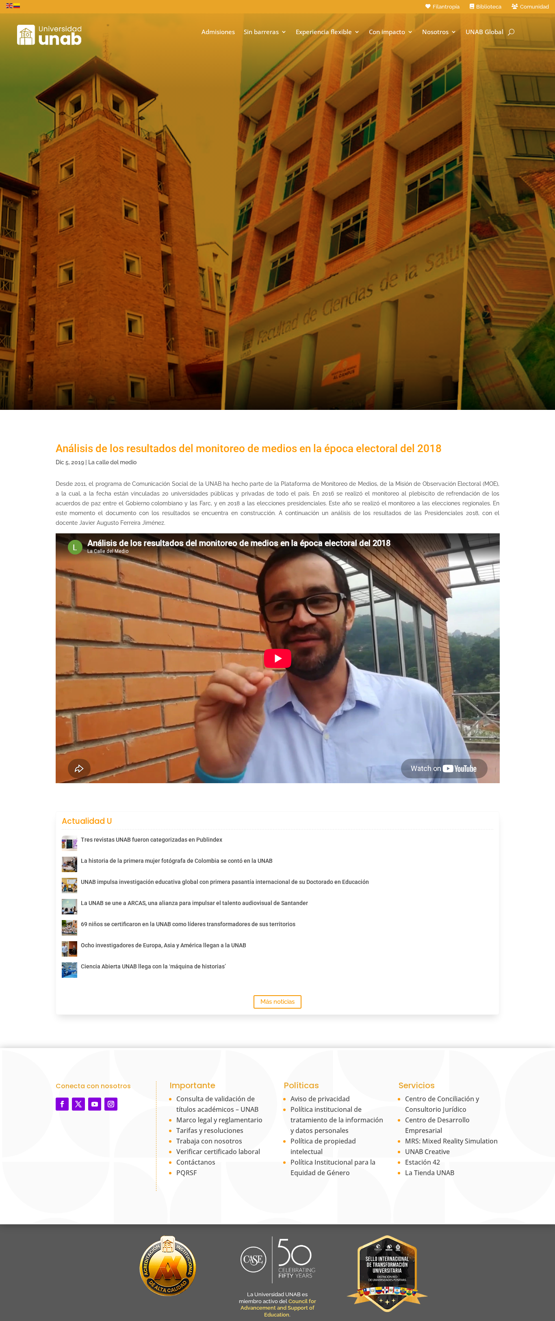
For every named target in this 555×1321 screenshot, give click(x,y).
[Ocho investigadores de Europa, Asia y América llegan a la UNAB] (69, 949)
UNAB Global (484, 32)
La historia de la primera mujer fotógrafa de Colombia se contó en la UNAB (177, 861)
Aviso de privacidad (320, 1098)
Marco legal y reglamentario (219, 1119)
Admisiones (218, 32)
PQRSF (186, 1172)
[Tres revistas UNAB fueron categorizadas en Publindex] (69, 843)
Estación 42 (422, 1162)
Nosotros (435, 32)
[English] (9, 5)
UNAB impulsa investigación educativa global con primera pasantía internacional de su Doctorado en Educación (225, 882)
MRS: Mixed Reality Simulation (451, 1141)
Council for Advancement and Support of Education (278, 1308)
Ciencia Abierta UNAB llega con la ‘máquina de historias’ (153, 966)
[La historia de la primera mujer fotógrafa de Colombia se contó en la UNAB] (69, 864)
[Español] (17, 5)
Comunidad (534, 7)
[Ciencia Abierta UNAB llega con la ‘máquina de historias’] (69, 970)
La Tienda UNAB (429, 1172)
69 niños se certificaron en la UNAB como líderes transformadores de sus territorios (188, 924)
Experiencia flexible (324, 32)
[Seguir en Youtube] (94, 1104)
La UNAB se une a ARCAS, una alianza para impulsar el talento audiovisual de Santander (194, 903)
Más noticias (277, 1001)
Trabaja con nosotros (209, 1141)
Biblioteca (488, 7)
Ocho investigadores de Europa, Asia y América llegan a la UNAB (163, 945)
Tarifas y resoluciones (209, 1130)
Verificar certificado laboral (218, 1151)
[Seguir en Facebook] (62, 1104)
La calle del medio (112, 462)
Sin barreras (261, 32)
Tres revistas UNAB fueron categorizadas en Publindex (151, 839)
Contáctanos (195, 1162)
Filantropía (446, 7)
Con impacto (387, 32)
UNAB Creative (427, 1151)
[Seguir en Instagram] (110, 1104)
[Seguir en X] (78, 1104)
